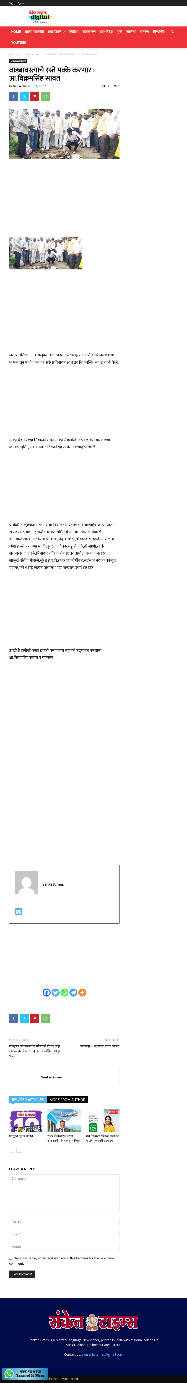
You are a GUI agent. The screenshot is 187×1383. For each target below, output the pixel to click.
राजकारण (89, 32)
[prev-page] (12, 1150)
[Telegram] (73, 993)
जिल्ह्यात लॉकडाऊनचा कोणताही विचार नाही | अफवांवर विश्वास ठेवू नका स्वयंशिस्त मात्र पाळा (34, 1051)
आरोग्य (144, 32)
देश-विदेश (106, 32)
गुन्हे (119, 32)
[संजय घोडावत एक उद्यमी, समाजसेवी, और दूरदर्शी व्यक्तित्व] (64, 1120)
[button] (172, 32)
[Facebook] (13, 96)
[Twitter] (24, 96)
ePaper (159, 32)
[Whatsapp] (64, 993)
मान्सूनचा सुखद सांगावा (21, 1136)
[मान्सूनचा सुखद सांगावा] (26, 1120)
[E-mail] (18, 913)
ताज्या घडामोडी (34, 32)
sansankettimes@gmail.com (102, 1354)
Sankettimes (21, 86)
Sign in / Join (16, 3)
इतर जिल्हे (54, 32)
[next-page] (19, 1150)
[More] (82, 993)
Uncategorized (31, 54)
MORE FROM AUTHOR (67, 1100)
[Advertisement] (64, 197)
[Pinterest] (34, 96)
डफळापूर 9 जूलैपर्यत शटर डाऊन (99, 1046)
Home (16, 32)
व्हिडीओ (73, 32)
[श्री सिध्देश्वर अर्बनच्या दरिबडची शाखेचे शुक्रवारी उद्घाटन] (102, 1120)
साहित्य (131, 32)
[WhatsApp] (45, 96)
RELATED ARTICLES (28, 1100)
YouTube (18, 43)
